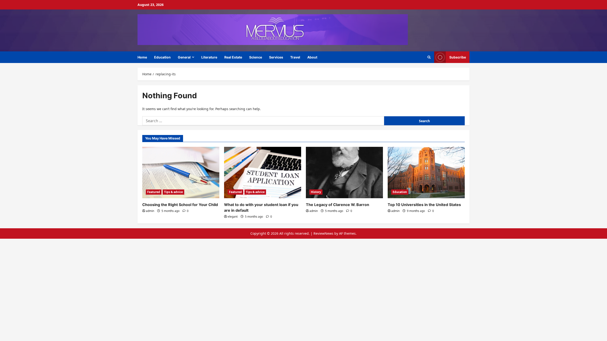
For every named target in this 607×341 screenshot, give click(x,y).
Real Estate (233, 57)
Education (162, 57)
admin (150, 211)
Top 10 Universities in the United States (424, 204)
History (316, 192)
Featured (153, 192)
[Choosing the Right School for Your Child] (180, 172)
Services (276, 57)
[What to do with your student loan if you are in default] (262, 172)
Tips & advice (173, 192)
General (184, 57)
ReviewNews (323, 233)
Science (255, 57)
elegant (233, 217)
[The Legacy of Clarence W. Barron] (344, 172)
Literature (209, 57)
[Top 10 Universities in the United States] (426, 172)
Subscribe (457, 57)
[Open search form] (429, 57)
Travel (295, 57)
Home (142, 57)
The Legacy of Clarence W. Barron (337, 204)
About (312, 57)
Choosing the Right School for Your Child (180, 204)
